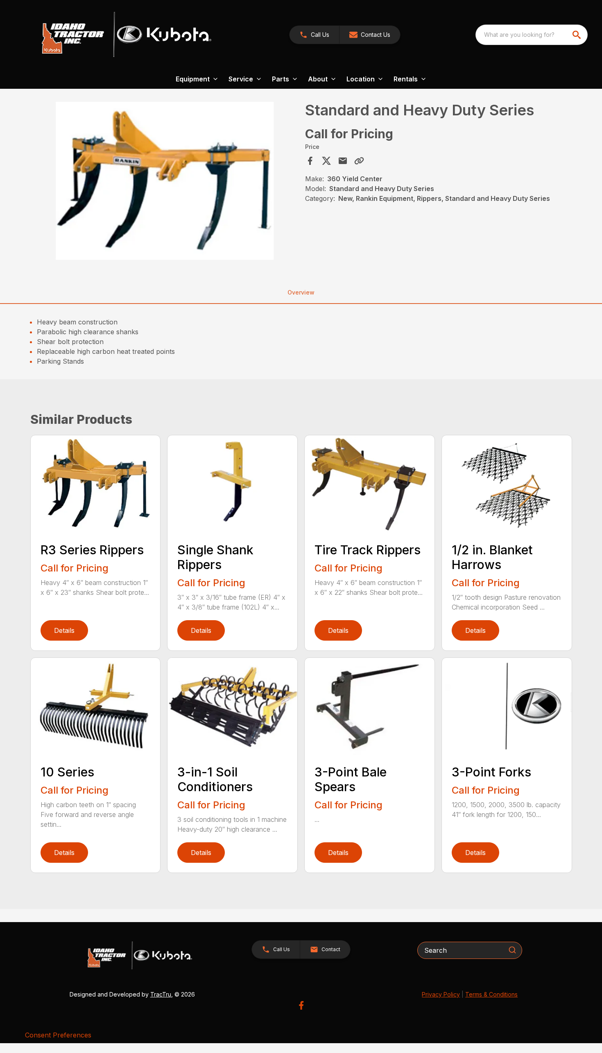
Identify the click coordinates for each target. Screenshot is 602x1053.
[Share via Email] (343, 161)
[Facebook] (301, 1005)
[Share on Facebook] (310, 161)
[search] (577, 34)
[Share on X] (326, 161)
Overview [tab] (301, 292)
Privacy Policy (441, 994)
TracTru (160, 994)
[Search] (512, 950)
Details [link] (64, 630)
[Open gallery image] (165, 181)
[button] (314, 34)
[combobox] (531, 35)
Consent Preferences (58, 1035)
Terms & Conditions (491, 994)
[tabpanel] (165, 182)
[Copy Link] (359, 161)
